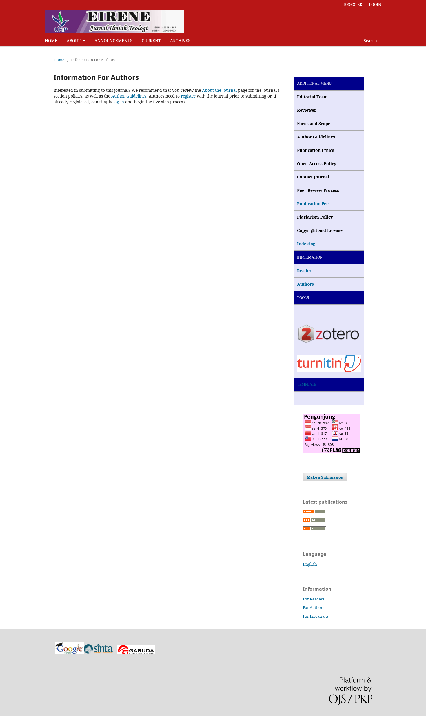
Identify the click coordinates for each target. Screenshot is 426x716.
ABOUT (74, 40)
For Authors (313, 607)
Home (59, 59)
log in (118, 101)
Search (370, 40)
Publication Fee (313, 203)
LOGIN (375, 4)
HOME (51, 40)
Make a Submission (325, 477)
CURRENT (151, 40)
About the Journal (219, 90)
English (310, 564)
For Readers (313, 599)
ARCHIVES (180, 40)
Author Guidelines (128, 96)
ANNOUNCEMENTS (113, 40)
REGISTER (353, 4)
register (188, 96)
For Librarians (315, 616)
